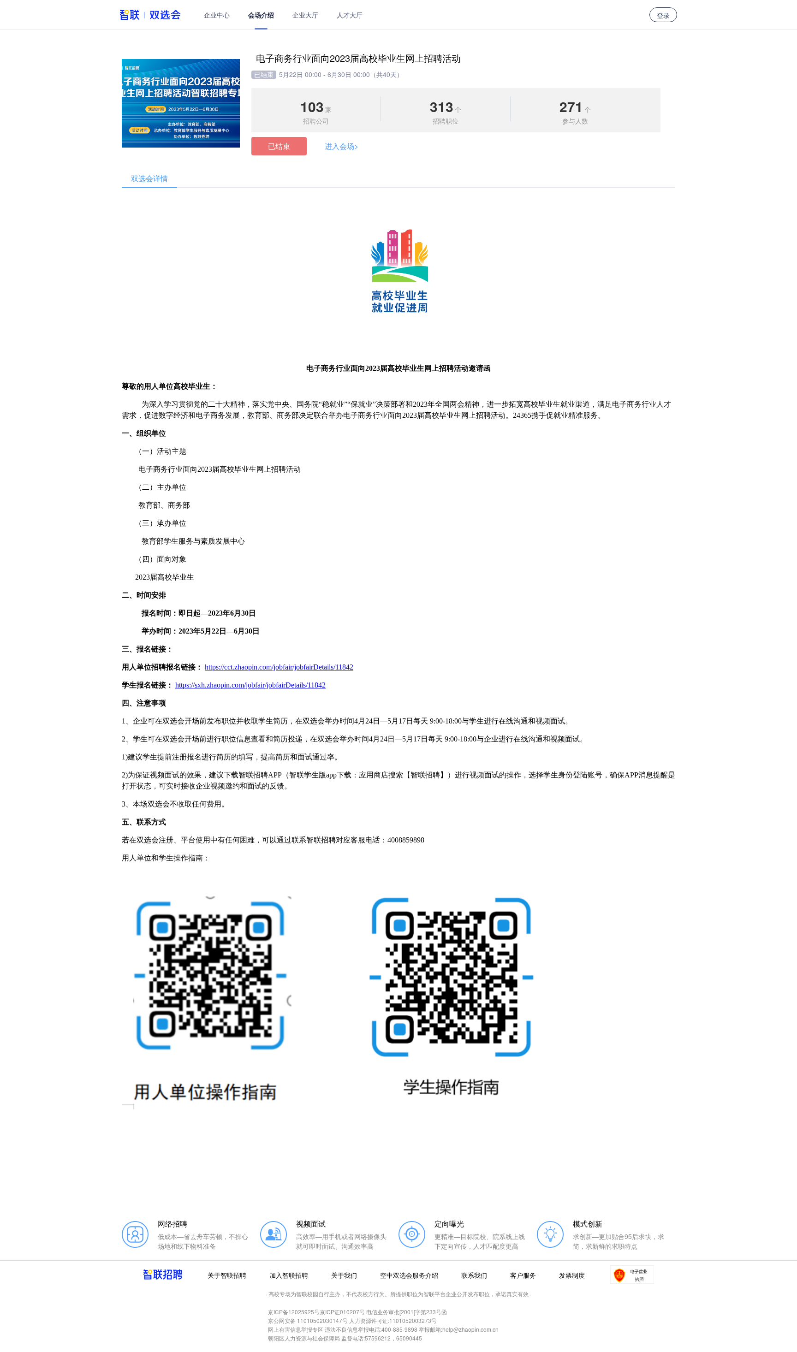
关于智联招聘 (227, 1275)
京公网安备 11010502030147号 (308, 1320)
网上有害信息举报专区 (295, 1329)
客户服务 (523, 1275)
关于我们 (344, 1275)
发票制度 (572, 1275)
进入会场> (341, 146)
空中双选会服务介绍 (409, 1275)
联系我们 (474, 1275)
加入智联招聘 (288, 1275)
